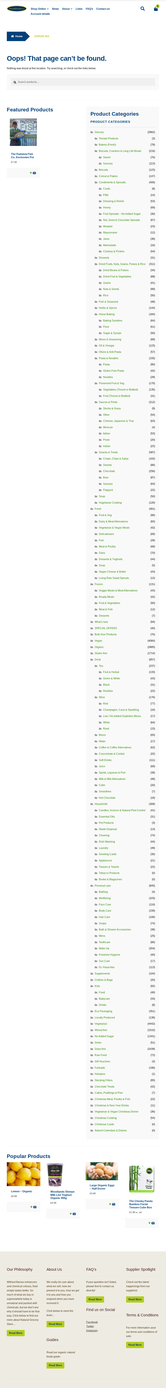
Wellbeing (105, 898)
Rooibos (108, 691)
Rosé (106, 728)
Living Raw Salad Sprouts (114, 578)
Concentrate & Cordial (111, 753)
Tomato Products (108, 138)
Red (105, 703)
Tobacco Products (109, 873)
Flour (106, 326)
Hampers (100, 1074)
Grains (107, 282)
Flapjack (108, 490)
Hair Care (104, 917)
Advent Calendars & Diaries (111, 1130)
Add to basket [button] (34, 172)
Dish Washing (107, 841)
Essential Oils (107, 816)
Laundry (103, 848)
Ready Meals (106, 596)
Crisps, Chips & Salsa (115, 458)
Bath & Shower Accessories (115, 929)
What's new (101, 621)
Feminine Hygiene (109, 954)
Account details (40, 14)
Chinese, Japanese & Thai (118, 421)
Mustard (107, 226)
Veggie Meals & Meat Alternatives (118, 590)
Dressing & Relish (113, 201)
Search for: (142, 8)
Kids (97, 986)
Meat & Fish (106, 609)
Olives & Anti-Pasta (110, 352)
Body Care (105, 910)
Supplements (102, 973)
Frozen (99, 584)
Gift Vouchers (102, 1061)
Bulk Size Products (106, 634)
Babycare (104, 998)
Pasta (106, 364)
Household (101, 804)
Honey (107, 207)
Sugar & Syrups (112, 333)
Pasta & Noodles (108, 358)
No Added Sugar (104, 1036)
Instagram (92, 1330)
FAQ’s (89, 8)
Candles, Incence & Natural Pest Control (122, 810)
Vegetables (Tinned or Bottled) (120, 389)
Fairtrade (100, 1067)
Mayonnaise (110, 232)
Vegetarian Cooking (110, 502)
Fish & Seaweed (108, 301)
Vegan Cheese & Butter (112, 571)
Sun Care (104, 961)
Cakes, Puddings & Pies (109, 1092)
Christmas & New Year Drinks (112, 1105)
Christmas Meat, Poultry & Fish (112, 1099)
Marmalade (109, 245)
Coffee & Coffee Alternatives (115, 747)
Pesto (106, 439)
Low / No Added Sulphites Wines (122, 716)
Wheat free (101, 1030)
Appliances (105, 860)
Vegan (98, 640)
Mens (102, 935)
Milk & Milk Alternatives (112, 779)
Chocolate (109, 471)
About (66, 8)
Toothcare (104, 942)
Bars (105, 477)
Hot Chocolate (107, 797)
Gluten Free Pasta (113, 370)
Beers (102, 735)
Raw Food (101, 1055)
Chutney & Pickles (113, 251)
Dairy (102, 552)
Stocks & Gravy (112, 408)
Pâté (105, 195)
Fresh (98, 508)
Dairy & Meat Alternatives (113, 521)
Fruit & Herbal (111, 672)
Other (106, 414)
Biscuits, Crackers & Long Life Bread (120, 151)
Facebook (92, 1322)
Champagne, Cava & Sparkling (121, 709)
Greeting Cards (107, 854)
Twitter (90, 1326)
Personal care (103, 885)
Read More (15, 1333)
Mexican (108, 427)
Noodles (108, 377)
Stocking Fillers (104, 1080)
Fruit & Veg (105, 515)
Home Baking (107, 314)
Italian (106, 433)
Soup (102, 496)
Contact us (103, 8)
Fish (101, 540)
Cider (102, 785)
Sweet (106, 157)
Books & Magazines (110, 879)
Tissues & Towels (109, 866)
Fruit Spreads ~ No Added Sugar (122, 213)
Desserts (104, 257)
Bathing (103, 891)
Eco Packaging (103, 1011)
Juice (102, 766)
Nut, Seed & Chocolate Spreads (121, 220)
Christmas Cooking (106, 1118)
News (55, 8)
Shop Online (38, 8)
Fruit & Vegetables (109, 603)
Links (79, 8)
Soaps (102, 923)
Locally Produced (105, 1017)
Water (102, 741)
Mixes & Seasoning (110, 339)
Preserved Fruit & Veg (111, 383)
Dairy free (100, 1049)
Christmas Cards (104, 1124)
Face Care (105, 904)
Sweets (107, 465)
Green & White (111, 678)
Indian (106, 446)
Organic (99, 647)
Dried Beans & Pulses (116, 270)
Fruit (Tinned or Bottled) (116, 396)
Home (19, 36)
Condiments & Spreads (112, 182)
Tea (101, 666)
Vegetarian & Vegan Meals (114, 527)
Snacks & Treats (108, 452)
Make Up (104, 948)
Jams (106, 238)
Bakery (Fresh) (107, 144)
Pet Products (106, 822)
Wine (102, 697)
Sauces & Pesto (108, 402)
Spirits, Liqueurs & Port (112, 772)
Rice (105, 295)
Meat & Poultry (107, 546)
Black (106, 684)
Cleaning (104, 835)
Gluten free (101, 653)
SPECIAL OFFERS (106, 628)
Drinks (102, 1005)
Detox (98, 1042)
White (106, 722)
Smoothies (105, 791)
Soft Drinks (105, 760)
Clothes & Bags (104, 980)
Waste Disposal (108, 829)
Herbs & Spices (108, 308)
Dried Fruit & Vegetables (117, 276)
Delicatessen (106, 534)
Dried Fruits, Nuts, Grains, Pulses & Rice (122, 264)
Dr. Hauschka (106, 967)
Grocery (99, 132)
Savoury (108, 163)
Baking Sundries (112, 320)
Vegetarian (101, 1023)
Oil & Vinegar (106, 345)
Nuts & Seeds (111, 289)
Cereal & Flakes (108, 176)
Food (102, 992)
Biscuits (103, 169)
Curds (106, 188)
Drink (98, 659)
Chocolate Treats (104, 1086)
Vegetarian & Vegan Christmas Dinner (116, 1111)
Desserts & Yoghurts (110, 559)
